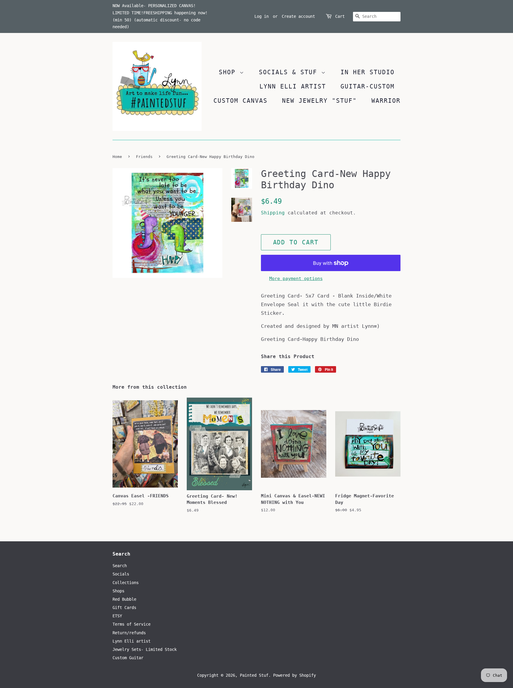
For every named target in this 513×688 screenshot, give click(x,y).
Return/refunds (129, 632)
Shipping (273, 213)
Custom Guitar (128, 657)
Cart (340, 16)
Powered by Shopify (294, 675)
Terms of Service (132, 624)
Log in (261, 16)
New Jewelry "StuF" (319, 100)
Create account (298, 16)
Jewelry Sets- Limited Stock (145, 649)
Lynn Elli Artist (292, 86)
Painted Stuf (254, 675)
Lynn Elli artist (132, 641)
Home (117, 156)
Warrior (385, 100)
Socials (121, 574)
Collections (126, 582)
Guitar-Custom (368, 86)
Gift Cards (124, 607)
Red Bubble (124, 599)
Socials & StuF (290, 72)
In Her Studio (368, 72)
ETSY (117, 615)
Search (120, 565)
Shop (229, 72)
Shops (118, 591)
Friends (144, 156)
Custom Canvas (240, 100)
